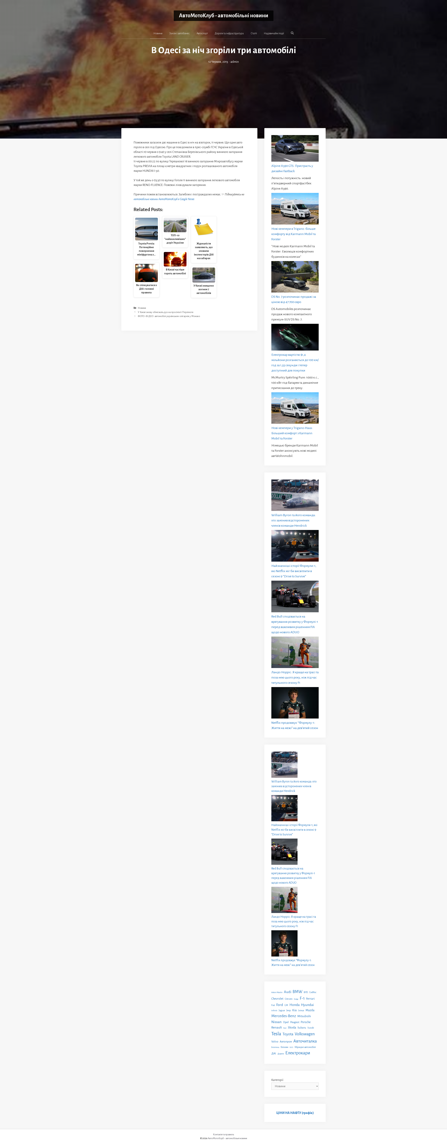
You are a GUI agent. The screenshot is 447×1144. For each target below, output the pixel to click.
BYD (306, 992)
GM (286, 1005)
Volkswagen (305, 1034)
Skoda (292, 1027)
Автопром (286, 1041)
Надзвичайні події (274, 33)
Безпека (275, 1047)
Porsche (306, 1022)
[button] (292, 33)
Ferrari (310, 998)
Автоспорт (202, 33)
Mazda (310, 1010)
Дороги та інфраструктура (229, 33)
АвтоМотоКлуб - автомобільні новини (223, 16)
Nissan (276, 1022)
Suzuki (310, 1028)
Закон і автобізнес (179, 33)
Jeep (288, 1010)
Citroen (288, 998)
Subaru (302, 1027)
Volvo (274, 1041)
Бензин (284, 1047)
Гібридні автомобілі (305, 1047)
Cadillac (312, 992)
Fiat (273, 1005)
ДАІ (273, 1053)
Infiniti (274, 1010)
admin (234, 61)
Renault (276, 1027)
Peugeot (294, 1022)
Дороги (280, 1054)
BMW (297, 992)
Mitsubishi (304, 1016)
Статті (254, 33)
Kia (294, 1010)
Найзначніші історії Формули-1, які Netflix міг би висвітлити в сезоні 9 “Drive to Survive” (293, 571)
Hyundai (307, 1005)
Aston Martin (277, 992)
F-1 (302, 998)
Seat (285, 1028)
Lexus (301, 1010)
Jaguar (282, 1010)
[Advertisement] (223, 90)
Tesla (276, 1033)
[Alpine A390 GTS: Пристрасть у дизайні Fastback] (295, 149)
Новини (157, 33)
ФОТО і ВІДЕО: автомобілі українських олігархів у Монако (169, 316)
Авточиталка (305, 1041)
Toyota (288, 1034)
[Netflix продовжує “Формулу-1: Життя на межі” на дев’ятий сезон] (295, 703)
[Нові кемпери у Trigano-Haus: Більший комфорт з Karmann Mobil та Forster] (295, 408)
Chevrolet (277, 998)
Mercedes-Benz (283, 1016)
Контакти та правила (223, 1134)
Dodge (296, 999)
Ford (279, 1005)
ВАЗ (291, 1047)
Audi (287, 992)
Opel (286, 1022)
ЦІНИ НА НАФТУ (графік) (295, 1113)
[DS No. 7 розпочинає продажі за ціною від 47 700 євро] (295, 277)
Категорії (277, 1080)
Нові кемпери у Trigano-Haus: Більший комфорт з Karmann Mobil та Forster (292, 433)
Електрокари (297, 1053)
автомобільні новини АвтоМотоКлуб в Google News (164, 199)
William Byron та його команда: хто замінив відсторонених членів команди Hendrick (293, 520)
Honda (295, 1005)
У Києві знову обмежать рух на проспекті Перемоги (165, 312)
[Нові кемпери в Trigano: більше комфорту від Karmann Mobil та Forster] (295, 209)
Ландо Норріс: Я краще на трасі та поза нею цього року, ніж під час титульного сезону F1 (295, 677)
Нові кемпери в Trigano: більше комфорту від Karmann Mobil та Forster (293, 234)
